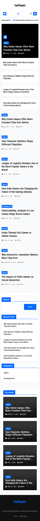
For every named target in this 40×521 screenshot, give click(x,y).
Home (15, 516)
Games (6, 43)
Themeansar (34, 511)
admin (22, 53)
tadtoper (20, 5)
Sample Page (22, 516)
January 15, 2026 (10, 284)
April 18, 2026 (9, 240)
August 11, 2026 (11, 53)
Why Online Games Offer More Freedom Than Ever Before (18, 410)
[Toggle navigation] (18, 13)
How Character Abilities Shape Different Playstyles (18, 433)
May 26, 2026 (8, 218)
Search (6, 299)
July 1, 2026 (8, 174)
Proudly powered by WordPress (11, 511)
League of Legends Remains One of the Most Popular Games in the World (20, 166)
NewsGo (27, 511)
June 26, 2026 (8, 196)
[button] (31, 14)
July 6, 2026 (8, 149)
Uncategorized (7, 206)
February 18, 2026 (10, 262)
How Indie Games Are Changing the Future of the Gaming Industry (18, 483)
